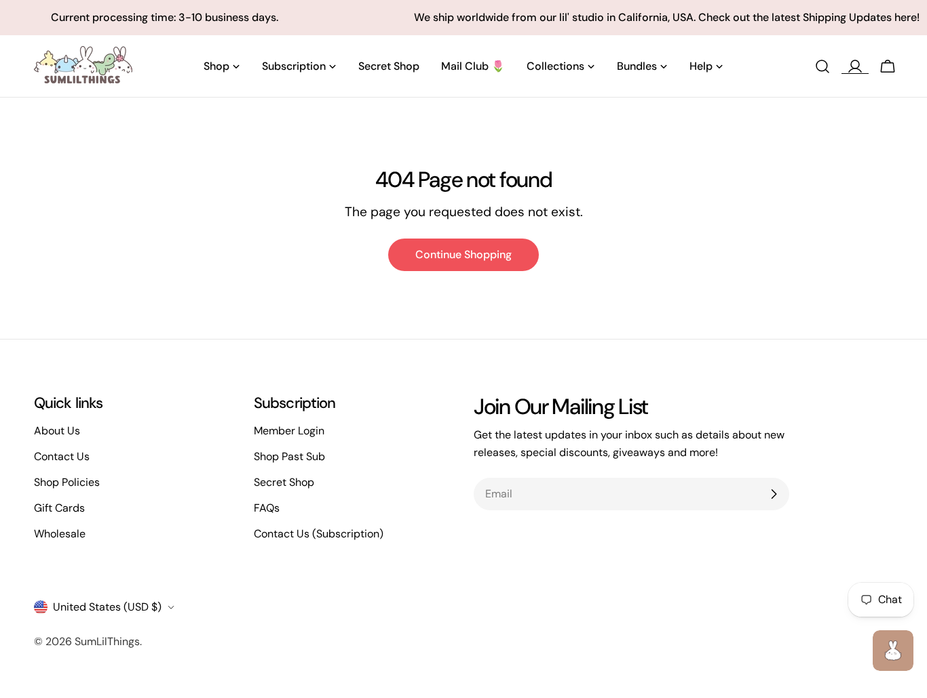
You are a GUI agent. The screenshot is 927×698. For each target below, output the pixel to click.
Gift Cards (59, 508)
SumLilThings (107, 641)
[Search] (822, 66)
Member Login (289, 431)
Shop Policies (67, 482)
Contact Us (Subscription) (318, 534)
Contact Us (62, 456)
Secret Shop (284, 482)
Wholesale (60, 534)
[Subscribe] (773, 494)
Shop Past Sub (289, 456)
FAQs (267, 508)
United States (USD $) (107, 607)
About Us (57, 431)
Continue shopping (463, 254)
